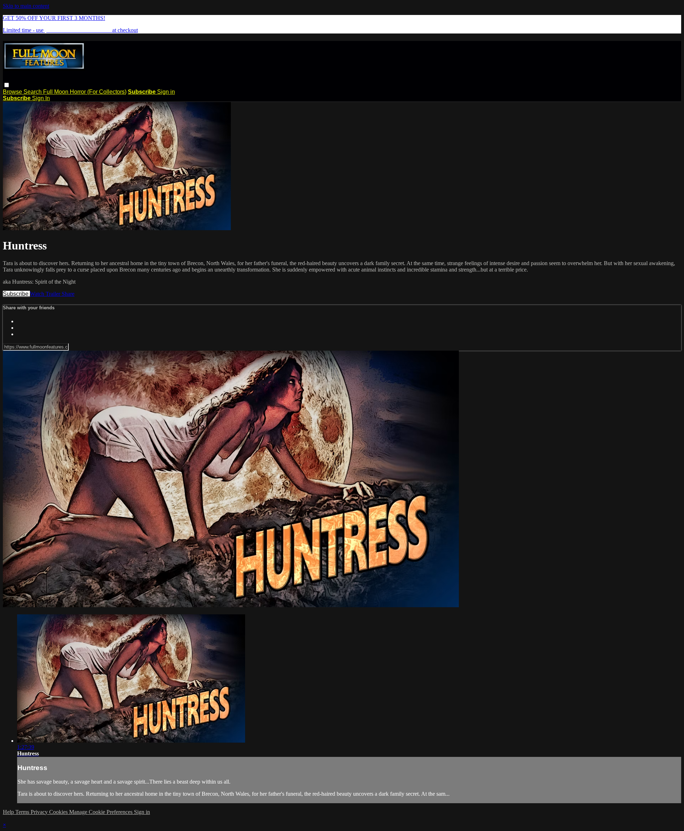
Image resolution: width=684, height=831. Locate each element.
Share (68, 294)
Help (9, 812)
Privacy (40, 812)
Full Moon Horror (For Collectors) (84, 92)
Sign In (41, 98)
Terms (23, 812)
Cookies (59, 812)
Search (33, 92)
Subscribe (16, 294)
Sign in (166, 92)
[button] (6, 85)
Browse (13, 92)
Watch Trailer (46, 294)
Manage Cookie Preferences (101, 812)
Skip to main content (26, 6)
